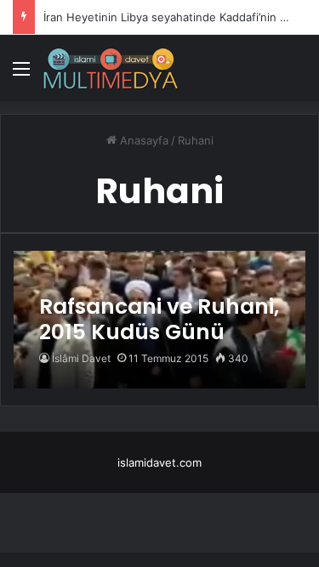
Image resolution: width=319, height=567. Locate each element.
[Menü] (21, 74)
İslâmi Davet (81, 358)
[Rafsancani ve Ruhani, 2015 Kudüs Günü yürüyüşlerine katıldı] (159, 319)
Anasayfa (142, 140)
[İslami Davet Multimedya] (111, 68)
